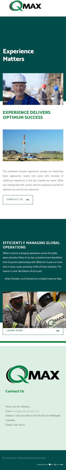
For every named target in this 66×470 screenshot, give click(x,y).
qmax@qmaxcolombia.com (25, 411)
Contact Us (15, 199)
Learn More (15, 330)
